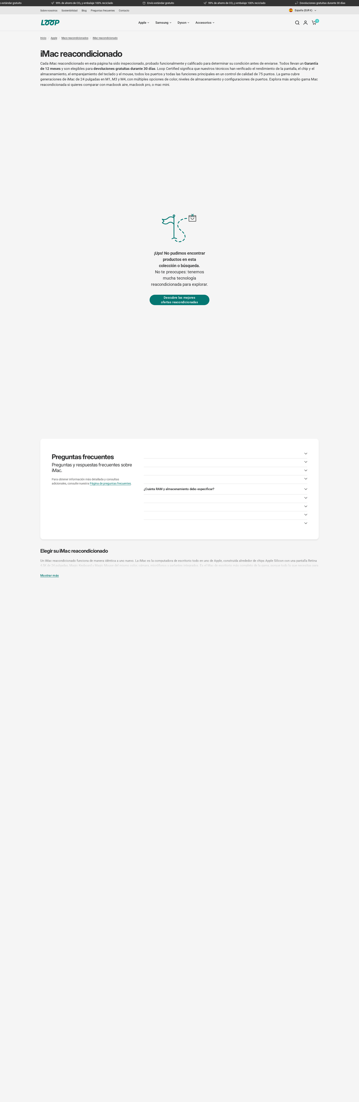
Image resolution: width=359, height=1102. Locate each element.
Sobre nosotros (48, 10)
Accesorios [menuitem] (203, 23)
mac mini (162, 85)
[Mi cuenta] (305, 22)
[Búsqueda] (297, 22)
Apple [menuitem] (142, 23)
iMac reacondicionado (105, 38)
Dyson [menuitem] (182, 23)
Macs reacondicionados (74, 38)
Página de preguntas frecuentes (110, 483)
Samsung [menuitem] (161, 23)
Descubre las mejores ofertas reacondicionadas (179, 300)
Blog (84, 10)
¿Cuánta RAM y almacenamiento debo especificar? (179, 489)
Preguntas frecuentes (103, 10)
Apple (54, 38)
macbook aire (117, 85)
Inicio (43, 38)
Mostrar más (49, 575)
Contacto (124, 10)
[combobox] (303, 10)
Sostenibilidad (69, 10)
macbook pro (139, 85)
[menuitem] (49, 10)
